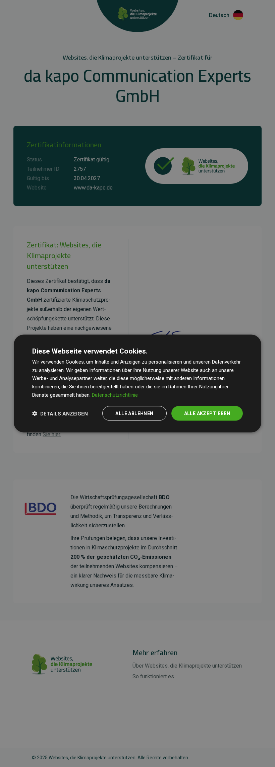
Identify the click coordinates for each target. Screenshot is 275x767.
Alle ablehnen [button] (134, 413)
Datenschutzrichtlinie (115, 395)
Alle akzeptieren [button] (207, 413)
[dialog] (137, 383)
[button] (60, 413)
